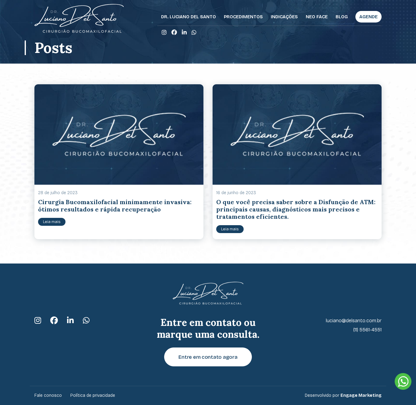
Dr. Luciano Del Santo (188, 16)
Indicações (284, 16)
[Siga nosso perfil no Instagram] (164, 32)
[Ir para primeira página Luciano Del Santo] (79, 18)
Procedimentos (243, 16)
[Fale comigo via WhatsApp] (194, 32)
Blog (342, 16)
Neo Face (317, 16)
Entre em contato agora (207, 357)
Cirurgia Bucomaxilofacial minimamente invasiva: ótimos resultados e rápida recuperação (115, 205)
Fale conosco (48, 395)
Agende (368, 16)
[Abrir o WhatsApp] (403, 381)
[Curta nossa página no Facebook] (174, 32)
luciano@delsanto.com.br (354, 320)
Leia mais (52, 221)
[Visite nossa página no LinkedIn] (184, 32)
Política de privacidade (92, 395)
